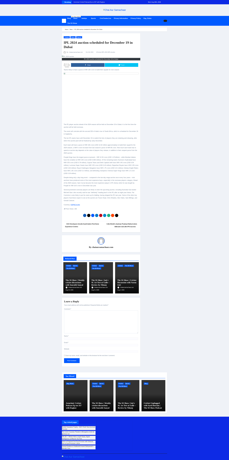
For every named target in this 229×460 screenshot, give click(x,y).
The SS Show (72, 23)
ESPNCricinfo (75, 205)
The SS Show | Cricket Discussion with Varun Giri (126, 282)
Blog (69, 17)
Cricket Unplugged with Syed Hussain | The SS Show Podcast (153, 405)
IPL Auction (112, 52)
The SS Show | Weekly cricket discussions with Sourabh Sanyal (75, 282)
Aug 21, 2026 (95, 290)
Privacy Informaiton (121, 18)
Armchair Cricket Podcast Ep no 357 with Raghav (73, 405)
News (75, 18)
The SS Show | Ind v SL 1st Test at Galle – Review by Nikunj (100, 282)
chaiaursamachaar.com (76, 52)
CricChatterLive (105, 18)
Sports (93, 18)
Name (66, 336)
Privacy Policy (136, 18)
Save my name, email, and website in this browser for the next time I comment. (90, 355)
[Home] (64, 21)
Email (66, 342)
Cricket (67, 37)
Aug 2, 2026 (120, 290)
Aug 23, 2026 (69, 290)
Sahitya (84, 18)
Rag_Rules (148, 18)
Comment (67, 309)
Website (66, 349)
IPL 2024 (104, 52)
